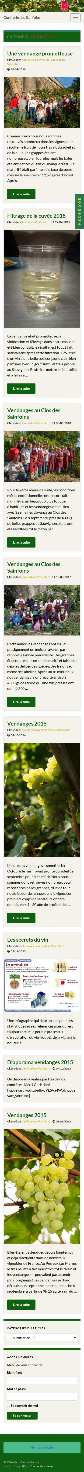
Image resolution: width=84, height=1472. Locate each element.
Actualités (28, 60)
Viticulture (13, 64)
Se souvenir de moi (24, 1405)
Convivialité (42, 60)
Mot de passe (16, 1389)
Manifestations (31, 730)
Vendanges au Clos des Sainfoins (33, 413)
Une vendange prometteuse (40, 53)
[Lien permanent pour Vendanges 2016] (42, 799)
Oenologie (28, 946)
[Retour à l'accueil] (42, 6)
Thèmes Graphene (41, 1466)
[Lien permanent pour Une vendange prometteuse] (42, 102)
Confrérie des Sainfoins (22, 17)
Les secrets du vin (27, 939)
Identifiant (14, 1372)
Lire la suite (21, 194)
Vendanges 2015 (26, 1115)
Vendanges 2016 (26, 723)
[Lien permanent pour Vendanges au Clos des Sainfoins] (42, 456)
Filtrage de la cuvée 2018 (36, 215)
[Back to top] (73, 1461)
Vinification (58, 60)
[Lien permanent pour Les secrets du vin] (42, 985)
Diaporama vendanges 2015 (40, 1062)
